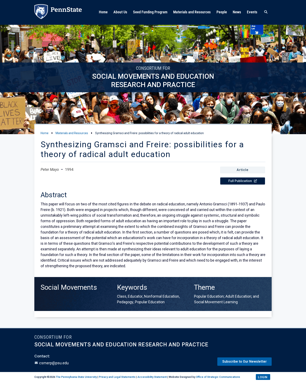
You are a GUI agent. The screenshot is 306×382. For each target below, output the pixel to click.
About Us (120, 12)
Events (252, 12)
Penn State (58, 12)
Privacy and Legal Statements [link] (117, 376)
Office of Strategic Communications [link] (218, 376)
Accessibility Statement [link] (152, 376)
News (237, 12)
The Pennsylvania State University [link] (76, 376)
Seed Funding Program (150, 12)
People (221, 12)
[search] (265, 12)
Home (103, 12)
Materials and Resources (192, 12)
